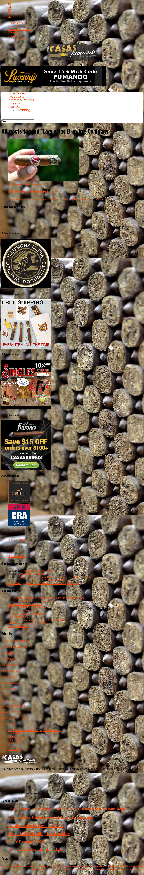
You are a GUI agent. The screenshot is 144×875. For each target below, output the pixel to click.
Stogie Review (9, 700)
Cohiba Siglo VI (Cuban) (31, 573)
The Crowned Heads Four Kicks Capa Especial (52, 583)
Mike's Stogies (9, 688)
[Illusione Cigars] (26, 287)
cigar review (6, 866)
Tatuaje (55, 869)
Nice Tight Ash (9, 694)
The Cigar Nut (9, 670)
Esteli (3, 869)
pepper (28, 869)
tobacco (106, 869)
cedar (80, 866)
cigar (85, 866)
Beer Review (49, 866)
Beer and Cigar (61, 866)
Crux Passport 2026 (19, 610)
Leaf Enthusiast (10, 682)
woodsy (92, 869)
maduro (73, 869)
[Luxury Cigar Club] (53, 87)
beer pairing (27, 866)
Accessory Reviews (19, 29)
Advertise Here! (17, 540)
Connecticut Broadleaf (16, 869)
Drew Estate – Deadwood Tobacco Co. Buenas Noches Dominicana (46, 597)
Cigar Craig (7, 658)
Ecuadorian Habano (110, 866)
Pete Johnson (64, 869)
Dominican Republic (133, 866)
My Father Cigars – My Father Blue (28, 623)
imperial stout (83, 869)
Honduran (36, 869)
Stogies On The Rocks (14, 706)
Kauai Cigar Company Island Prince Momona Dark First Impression (59, 576)
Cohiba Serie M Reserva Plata (25, 604)
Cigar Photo (8, 676)
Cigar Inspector (9, 664)
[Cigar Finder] (19, 501)
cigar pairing (38, 866)
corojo (119, 869)
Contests (13, 32)
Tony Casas (14, 583)
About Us (13, 35)
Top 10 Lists (15, 26)
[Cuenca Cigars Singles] (26, 408)
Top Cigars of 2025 (19, 616)
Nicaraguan (17, 866)
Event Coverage (17, 736)
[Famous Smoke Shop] (26, 468)
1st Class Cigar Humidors (15, 640)
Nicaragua (73, 866)
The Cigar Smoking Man (15, 718)
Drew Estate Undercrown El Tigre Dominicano (34, 601)
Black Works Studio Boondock (25, 613)
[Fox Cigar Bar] (26, 347)
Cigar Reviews (16, 22)
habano (100, 869)
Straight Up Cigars (11, 712)
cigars (125, 869)
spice (90, 866)
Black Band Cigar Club (14, 646)
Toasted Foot (8, 724)
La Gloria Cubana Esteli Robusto (52, 580)
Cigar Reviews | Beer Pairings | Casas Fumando (34, 730)
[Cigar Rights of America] (19, 524)
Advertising (21, 38)
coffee (122, 866)
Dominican (97, 866)
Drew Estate (46, 869)
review (113, 869)
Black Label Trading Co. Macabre (27, 607)
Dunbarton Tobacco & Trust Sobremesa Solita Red (36, 620)
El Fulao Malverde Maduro (39, 570)
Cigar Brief (7, 652)
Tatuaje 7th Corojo (18, 626)
